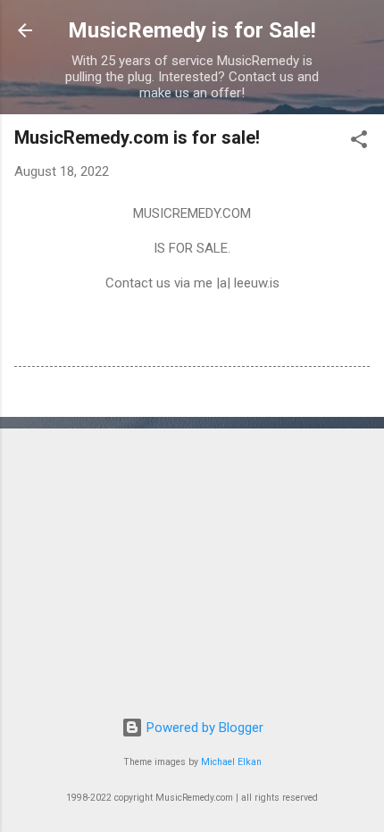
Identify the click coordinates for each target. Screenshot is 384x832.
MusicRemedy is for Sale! (192, 30)
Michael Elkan (231, 762)
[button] (359, 142)
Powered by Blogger (203, 728)
